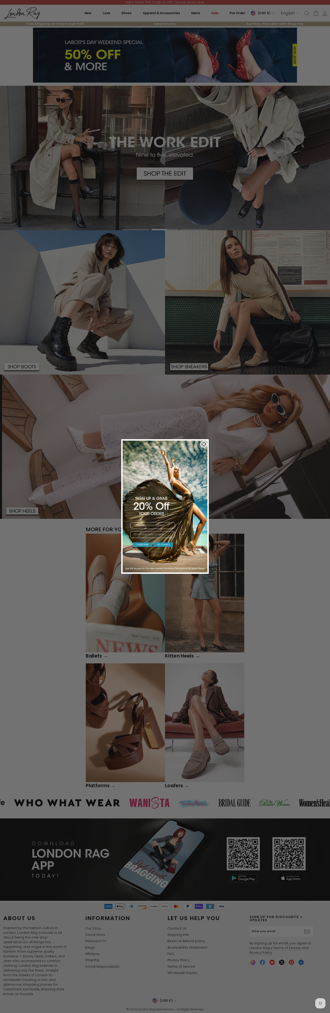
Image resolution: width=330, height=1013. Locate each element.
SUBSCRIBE (143, 544)
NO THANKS (163, 544)
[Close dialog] (204, 444)
